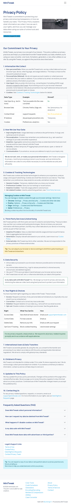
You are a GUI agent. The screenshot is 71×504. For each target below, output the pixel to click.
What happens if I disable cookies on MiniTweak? (24, 422)
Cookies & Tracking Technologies (28, 92)
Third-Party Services (53, 190)
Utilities (28, 495)
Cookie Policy (10, 449)
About (50, 483)
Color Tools (30, 483)
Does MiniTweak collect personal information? (23, 410)
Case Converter (31, 497)
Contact (51, 490)
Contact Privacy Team (13, 454)
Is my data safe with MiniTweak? (18, 428)
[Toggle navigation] (65, 3)
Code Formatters (32, 485)
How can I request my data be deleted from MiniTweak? (27, 416)
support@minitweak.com (57, 315)
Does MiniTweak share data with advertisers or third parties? (29, 434)
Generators (30, 488)
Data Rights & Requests (13, 452)
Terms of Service (54, 488)
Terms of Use (9, 447)
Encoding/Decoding (33, 490)
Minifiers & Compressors (34, 492)
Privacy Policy (53, 485)
